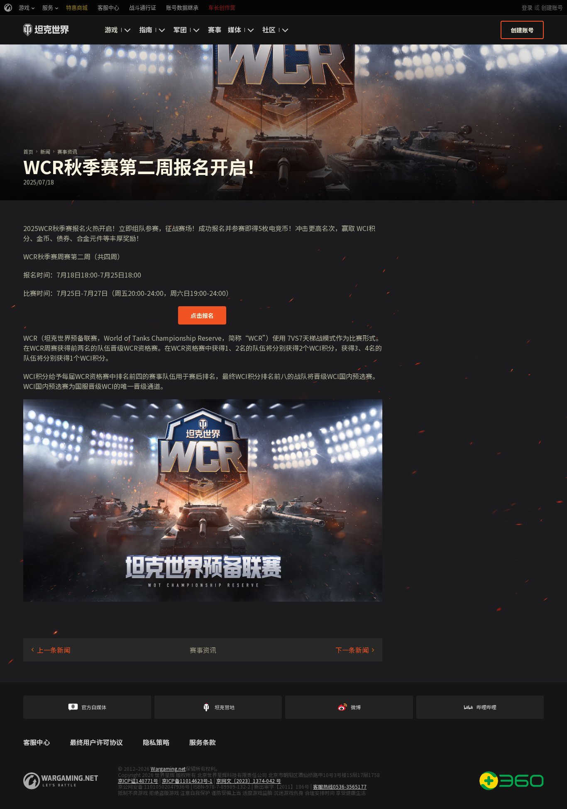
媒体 (234, 29)
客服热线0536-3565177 (340, 786)
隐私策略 (156, 742)
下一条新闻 (352, 650)
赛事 (214, 29)
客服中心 (36, 742)
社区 (269, 29)
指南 (145, 29)
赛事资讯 (67, 151)
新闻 (45, 151)
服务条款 (202, 742)
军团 (180, 29)
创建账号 (552, 8)
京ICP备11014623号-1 (187, 780)
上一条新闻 (53, 650)
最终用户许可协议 (96, 742)
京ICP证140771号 (138, 780)
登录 (527, 8)
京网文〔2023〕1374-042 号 (248, 780)
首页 (28, 151)
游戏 (111, 29)
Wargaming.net (168, 768)
